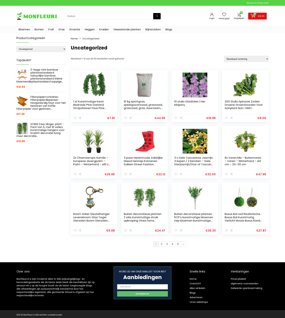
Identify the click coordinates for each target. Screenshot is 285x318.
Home (74, 38)
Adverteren (196, 297)
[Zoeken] (157, 16)
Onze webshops (199, 302)
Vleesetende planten (127, 29)
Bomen (39, 29)
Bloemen (24, 29)
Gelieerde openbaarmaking (246, 288)
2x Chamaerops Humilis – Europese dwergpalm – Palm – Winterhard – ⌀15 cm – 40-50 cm (92, 163)
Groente (74, 29)
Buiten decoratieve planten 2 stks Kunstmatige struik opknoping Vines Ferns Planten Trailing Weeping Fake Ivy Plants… (142, 220)
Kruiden (104, 29)
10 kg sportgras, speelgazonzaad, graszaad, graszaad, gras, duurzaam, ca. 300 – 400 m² (143, 106)
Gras (61, 29)
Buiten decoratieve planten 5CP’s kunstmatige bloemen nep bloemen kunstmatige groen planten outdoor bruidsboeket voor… (193, 220)
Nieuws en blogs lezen (258, 2)
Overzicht (195, 283)
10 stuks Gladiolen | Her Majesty (189, 103)
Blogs (168, 29)
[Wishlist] (224, 14)
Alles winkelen (197, 288)
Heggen (90, 29)
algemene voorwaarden (244, 283)
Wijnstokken (153, 29)
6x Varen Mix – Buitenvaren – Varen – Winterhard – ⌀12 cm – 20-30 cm (243, 161)
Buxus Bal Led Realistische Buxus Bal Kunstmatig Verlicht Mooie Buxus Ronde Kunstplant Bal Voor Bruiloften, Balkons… (243, 220)
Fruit (51, 29)
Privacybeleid (238, 279)
